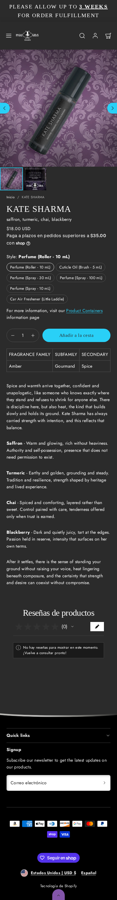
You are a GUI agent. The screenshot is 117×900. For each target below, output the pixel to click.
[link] (95, 35)
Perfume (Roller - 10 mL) (30, 267)
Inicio (11, 197)
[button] (8, 35)
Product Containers (84, 310)
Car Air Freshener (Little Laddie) (37, 299)
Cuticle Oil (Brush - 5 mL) (80, 267)
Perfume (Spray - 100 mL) (81, 277)
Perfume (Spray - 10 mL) (30, 288)
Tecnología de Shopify (58, 886)
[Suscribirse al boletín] (104, 783)
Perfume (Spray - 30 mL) (30, 277)
